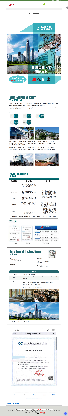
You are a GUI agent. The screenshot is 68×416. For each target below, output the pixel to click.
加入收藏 (55, 0)
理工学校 (54, 410)
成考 (49, 410)
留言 (44, 413)
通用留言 (51, 410)
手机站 (61, 0)
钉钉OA (33, 411)
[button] (34, 16)
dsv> (10, 410)
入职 (35, 411)
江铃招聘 (29, 412)
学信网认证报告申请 (37, 412)
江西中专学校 (13, 410)
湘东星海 (58, 410)
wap (33, 412)
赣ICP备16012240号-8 (49, 409)
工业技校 (56, 410)
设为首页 (53, 0)
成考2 (60, 410)
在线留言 (58, 0)
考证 (48, 410)
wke (7, 410)
